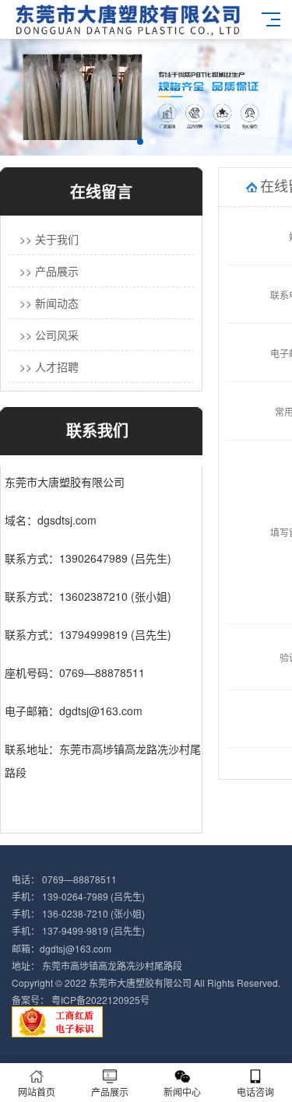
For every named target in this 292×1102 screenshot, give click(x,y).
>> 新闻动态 (49, 303)
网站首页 (36, 1091)
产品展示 (109, 1091)
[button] (140, 142)
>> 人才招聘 (49, 366)
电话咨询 (255, 1091)
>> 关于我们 (49, 239)
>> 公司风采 (49, 334)
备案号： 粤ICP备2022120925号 (81, 999)
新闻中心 (182, 1091)
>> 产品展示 (49, 271)
